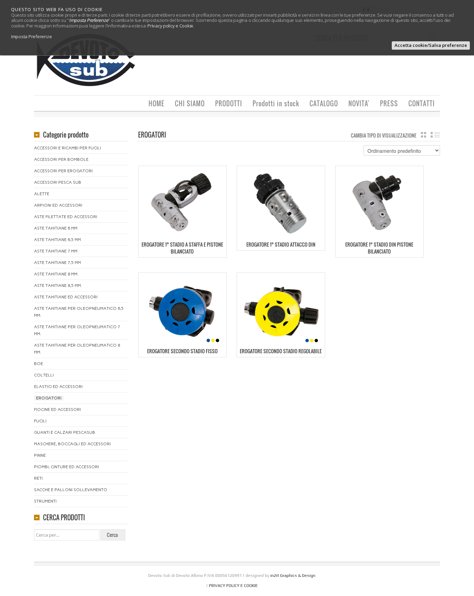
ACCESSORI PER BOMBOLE (61, 159)
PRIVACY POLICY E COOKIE (233, 585)
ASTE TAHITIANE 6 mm (55, 228)
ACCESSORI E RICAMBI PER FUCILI (67, 148)
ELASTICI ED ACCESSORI (58, 386)
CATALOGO (324, 103)
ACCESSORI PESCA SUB (57, 182)
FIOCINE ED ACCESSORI (57, 409)
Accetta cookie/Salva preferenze (431, 45)
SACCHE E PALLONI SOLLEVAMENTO (70, 489)
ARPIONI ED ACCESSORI (58, 205)
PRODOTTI (228, 103)
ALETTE (41, 193)
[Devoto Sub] (86, 60)
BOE (38, 363)
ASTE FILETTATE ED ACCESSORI (65, 216)
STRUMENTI (45, 501)
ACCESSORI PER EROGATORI (63, 170)
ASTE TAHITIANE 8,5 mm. (58, 285)
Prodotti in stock (276, 103)
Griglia (423, 135)
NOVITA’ (359, 103)
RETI (38, 478)
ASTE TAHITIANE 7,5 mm (57, 262)
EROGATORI (48, 398)
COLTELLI (44, 375)
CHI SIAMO (190, 103)
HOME (156, 103)
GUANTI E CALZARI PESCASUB (64, 432)
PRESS (389, 103)
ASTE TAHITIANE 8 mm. (56, 274)
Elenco (435, 135)
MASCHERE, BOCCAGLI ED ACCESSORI (72, 443)
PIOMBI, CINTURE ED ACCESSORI (66, 466)
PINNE (40, 455)
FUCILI (40, 421)
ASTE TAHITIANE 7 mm (55, 251)
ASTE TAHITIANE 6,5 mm (57, 239)
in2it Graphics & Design (292, 575)
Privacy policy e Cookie (170, 26)
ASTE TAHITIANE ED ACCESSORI (66, 297)
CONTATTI (421, 103)
